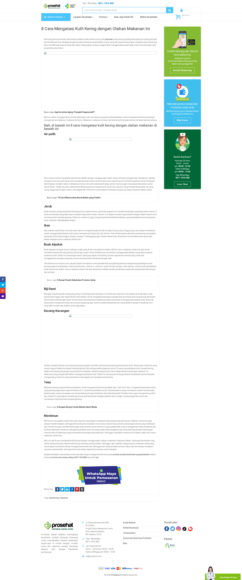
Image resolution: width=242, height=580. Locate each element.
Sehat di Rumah (55, 17)
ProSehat (115, 575)
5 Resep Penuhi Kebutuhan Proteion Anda (76, 280)
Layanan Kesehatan (82, 17)
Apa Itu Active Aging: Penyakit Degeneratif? (75, 112)
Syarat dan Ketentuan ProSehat (137, 538)
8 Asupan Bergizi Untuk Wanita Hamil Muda (77, 407)
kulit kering (54, 498)
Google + (72, 489)
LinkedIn (67, 489)
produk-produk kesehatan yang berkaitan (131, 454)
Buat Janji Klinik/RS (123, 17)
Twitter (62, 489)
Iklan (125, 543)
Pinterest (77, 489)
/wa (97, 457)
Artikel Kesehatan (148, 17)
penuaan (109, 39)
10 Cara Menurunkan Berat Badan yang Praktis (79, 198)
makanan (64, 498)
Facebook (57, 489)
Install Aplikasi (129, 522)
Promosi (103, 17)
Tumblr (82, 489)
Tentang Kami (129, 533)
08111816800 (81, 457)
